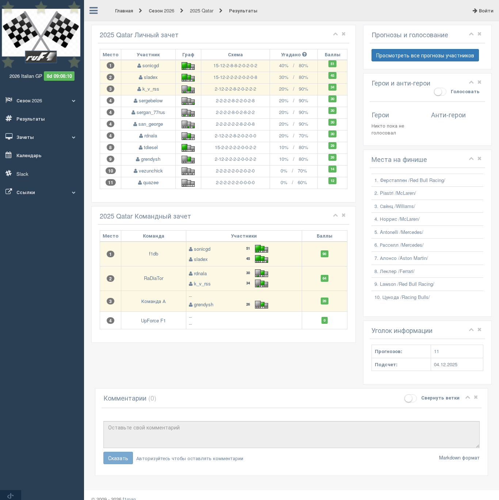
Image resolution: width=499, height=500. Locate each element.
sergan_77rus (151, 112)
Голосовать (464, 91)
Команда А (153, 301)
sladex (151, 76)
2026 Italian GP (25, 75)
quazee (151, 182)
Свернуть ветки (440, 397)
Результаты (30, 118)
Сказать (118, 458)
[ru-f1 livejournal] (10, 495)
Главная (124, 10)
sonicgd (150, 65)
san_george (150, 123)
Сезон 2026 (162, 10)
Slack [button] (21, 173)
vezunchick (151, 170)
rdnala (150, 135)
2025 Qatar (202, 10)
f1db (153, 253)
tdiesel (151, 147)
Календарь (28, 155)
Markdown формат (459, 457)
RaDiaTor (153, 277)
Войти (485, 10)
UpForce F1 (153, 320)
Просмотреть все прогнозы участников (425, 55)
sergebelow (151, 100)
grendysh (150, 158)
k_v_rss (150, 88)
